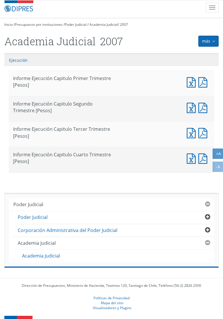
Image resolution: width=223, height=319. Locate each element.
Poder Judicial (76, 24)
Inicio (8, 24)
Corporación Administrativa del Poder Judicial (67, 230)
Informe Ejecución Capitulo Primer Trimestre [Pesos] (192, 81)
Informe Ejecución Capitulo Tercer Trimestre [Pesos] (192, 132)
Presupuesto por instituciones (39, 24)
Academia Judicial (103, 24)
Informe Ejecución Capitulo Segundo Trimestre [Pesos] (192, 107)
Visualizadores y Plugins (112, 307)
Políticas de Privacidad (111, 298)
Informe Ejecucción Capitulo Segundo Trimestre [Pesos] (204, 107)
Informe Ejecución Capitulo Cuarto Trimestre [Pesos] (192, 157)
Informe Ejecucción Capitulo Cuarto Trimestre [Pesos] (204, 157)
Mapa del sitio (112, 302)
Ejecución (18, 60)
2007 (124, 24)
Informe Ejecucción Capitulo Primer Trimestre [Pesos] (204, 81)
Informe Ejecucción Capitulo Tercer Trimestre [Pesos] (204, 132)
